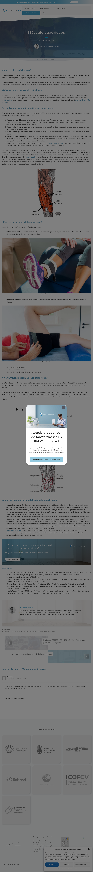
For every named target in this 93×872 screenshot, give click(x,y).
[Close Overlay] (63, 407)
